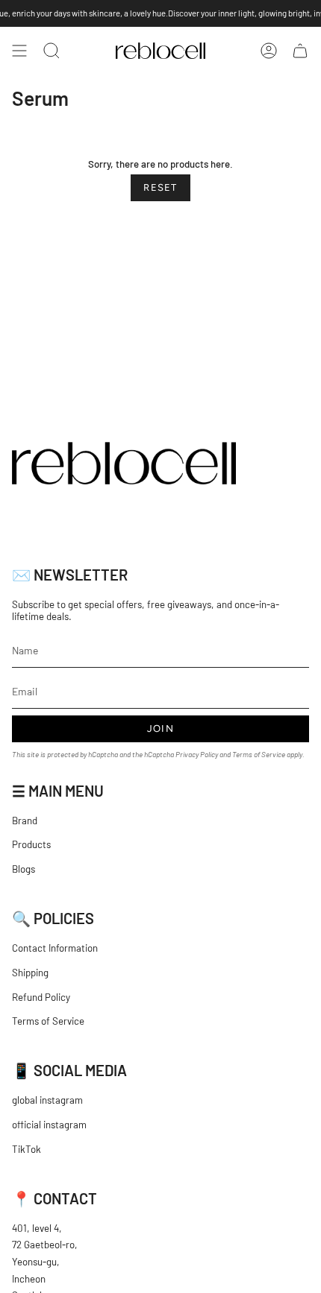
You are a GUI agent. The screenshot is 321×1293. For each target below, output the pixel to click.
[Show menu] (19, 51)
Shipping (30, 973)
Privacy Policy (196, 754)
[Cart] (300, 51)
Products (31, 844)
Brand (24, 820)
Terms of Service (258, 754)
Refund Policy (41, 997)
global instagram (47, 1100)
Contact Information (55, 948)
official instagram (49, 1125)
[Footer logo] (124, 463)
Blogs (23, 869)
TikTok (26, 1149)
